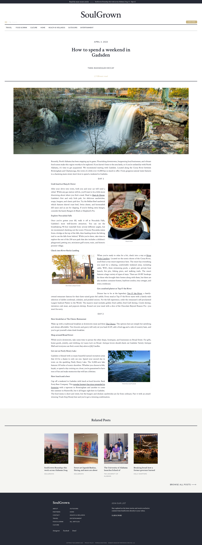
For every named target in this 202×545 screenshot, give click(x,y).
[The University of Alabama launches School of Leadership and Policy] (116, 448)
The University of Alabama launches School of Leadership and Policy (116, 470)
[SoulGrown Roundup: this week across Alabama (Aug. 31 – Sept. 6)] (56, 448)
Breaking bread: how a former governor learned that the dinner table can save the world (144, 471)
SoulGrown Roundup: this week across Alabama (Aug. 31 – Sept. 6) (115, 2)
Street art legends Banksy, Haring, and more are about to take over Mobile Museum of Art (85, 471)
